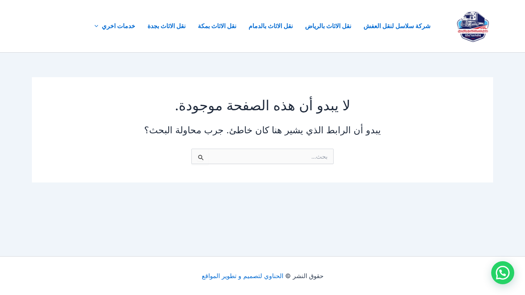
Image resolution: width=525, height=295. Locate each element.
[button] (98, 26)
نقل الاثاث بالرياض (328, 26)
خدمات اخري (118, 26)
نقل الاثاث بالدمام (271, 26)
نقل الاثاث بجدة (167, 26)
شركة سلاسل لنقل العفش (397, 26)
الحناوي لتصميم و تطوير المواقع (242, 276)
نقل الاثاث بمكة (217, 26)
